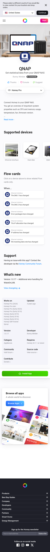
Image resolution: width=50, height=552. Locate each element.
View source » (32, 352)
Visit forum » (8, 352)
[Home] (25, 20)
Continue (42, 13)
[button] (19, 13)
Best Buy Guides (8, 497)
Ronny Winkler (32, 334)
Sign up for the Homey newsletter (25, 529)
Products (5, 493)
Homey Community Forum (30, 264)
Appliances (8, 343)
